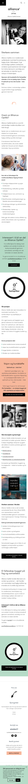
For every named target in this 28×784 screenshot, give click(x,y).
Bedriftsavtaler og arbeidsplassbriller (14, 459)
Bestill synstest (14, 753)
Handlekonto (6, 453)
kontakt (10, 620)
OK (18, 780)
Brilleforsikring (7, 450)
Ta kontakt (14, 265)
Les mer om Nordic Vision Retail (14, 556)
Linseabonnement (8, 456)
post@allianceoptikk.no (15, 259)
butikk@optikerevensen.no (14, 732)
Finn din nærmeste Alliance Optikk (14, 668)
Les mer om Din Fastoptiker (14, 394)
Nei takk (11, 780)
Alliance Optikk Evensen (14, 16)
